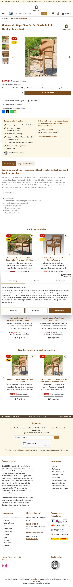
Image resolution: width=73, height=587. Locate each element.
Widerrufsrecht (9, 523)
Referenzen (56, 469)
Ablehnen (13, 310)
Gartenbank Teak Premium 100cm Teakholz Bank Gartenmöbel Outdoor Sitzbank (19, 259)
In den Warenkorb (48, 93)
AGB (51, 450)
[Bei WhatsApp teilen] (11, 112)
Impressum (8, 531)
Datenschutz (8, 529)
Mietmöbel (56, 477)
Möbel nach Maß (58, 472)
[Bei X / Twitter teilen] (7, 112)
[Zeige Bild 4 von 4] (45, 75)
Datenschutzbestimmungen (22, 450)
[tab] (9, 163)
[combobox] (27, 13)
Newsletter (7, 543)
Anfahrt (6, 534)
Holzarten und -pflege (60, 488)
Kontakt (6, 540)
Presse (54, 466)
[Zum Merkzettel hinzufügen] (31, 236)
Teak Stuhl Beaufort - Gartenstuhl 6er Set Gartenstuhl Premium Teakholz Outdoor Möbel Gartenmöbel (53, 380)
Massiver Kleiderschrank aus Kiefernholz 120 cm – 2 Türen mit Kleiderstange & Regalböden (19, 319)
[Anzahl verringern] (4, 93)
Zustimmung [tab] (12, 280)
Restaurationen (57, 475)
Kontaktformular (32, 539)
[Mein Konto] (58, 13)
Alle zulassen (59, 310)
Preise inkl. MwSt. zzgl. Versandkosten (12, 84)
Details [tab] (36, 280)
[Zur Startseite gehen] (36, 7)
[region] (36, 57)
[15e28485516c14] (41, 57)
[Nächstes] (69, 57)
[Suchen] (44, 13)
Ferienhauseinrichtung (60, 480)
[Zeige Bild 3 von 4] (42, 75)
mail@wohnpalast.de (49, 136)
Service (6, 546)
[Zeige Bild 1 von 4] (36, 75)
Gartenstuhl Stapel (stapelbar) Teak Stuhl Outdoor (20, 380)
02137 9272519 (50, 1)
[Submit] (56, 437)
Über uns (7, 526)
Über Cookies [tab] (60, 280)
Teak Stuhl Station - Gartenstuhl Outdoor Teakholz (53, 259)
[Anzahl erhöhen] (23, 93)
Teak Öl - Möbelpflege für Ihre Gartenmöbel (53, 319)
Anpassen (35, 310)
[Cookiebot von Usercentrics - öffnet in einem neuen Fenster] (62, 275)
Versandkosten (34, 579)
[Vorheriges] (12, 57)
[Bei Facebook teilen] (3, 112)
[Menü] (3, 13)
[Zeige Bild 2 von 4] (39, 75)
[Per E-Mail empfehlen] (15, 112)
